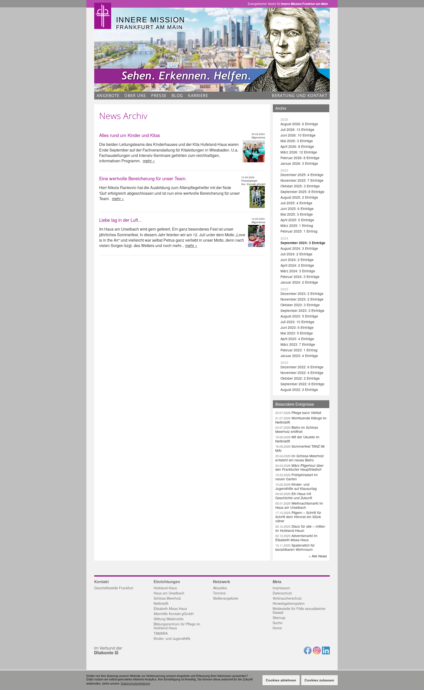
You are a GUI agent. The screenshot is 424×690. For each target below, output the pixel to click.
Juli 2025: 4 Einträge (296, 202)
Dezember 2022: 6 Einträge (301, 366)
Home (277, 628)
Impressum (281, 588)
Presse (159, 95)
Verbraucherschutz (287, 598)
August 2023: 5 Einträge (299, 316)
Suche (277, 623)
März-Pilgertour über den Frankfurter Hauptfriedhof (299, 467)
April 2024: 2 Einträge (297, 265)
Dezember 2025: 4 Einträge (301, 174)
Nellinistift (161, 603)
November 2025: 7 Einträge (301, 180)
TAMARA (161, 633)
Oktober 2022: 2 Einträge (300, 378)
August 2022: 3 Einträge (299, 389)
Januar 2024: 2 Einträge (299, 282)
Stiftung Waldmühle (169, 619)
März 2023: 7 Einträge (297, 344)
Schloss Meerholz (167, 598)
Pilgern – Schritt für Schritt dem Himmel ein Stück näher (298, 516)
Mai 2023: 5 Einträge (296, 333)
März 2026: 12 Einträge (298, 152)
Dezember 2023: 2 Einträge (301, 293)
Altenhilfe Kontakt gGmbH (174, 614)
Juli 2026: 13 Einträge (297, 129)
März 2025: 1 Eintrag (296, 225)
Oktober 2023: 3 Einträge (300, 304)
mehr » (149, 161)
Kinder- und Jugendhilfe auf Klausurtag (296, 486)
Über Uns (135, 95)
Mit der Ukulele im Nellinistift (297, 438)
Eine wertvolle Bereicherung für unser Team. (143, 178)
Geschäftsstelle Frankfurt (113, 588)
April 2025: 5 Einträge (297, 219)
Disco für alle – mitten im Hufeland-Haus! (300, 528)
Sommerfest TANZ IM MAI (300, 448)
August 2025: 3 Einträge (299, 197)
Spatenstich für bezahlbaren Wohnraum (295, 547)
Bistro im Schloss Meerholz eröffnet (296, 429)
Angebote (108, 95)
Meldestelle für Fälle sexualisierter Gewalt (299, 610)
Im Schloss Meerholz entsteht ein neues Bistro (299, 457)
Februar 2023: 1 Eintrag (299, 349)
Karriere (198, 95)
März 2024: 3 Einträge (297, 270)
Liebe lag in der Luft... (120, 220)
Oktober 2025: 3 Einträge (300, 185)
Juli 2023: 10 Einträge (297, 321)
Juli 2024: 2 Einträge (296, 253)
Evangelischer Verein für (288, 3)
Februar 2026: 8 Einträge (299, 157)
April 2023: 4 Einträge (297, 338)
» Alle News (318, 555)
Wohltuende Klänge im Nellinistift (301, 420)
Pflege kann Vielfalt (298, 412)
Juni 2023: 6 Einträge (297, 327)
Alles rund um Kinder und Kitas (129, 135)
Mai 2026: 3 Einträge (296, 140)
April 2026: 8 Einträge (297, 146)
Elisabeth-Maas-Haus (170, 608)
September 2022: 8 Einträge (302, 383)
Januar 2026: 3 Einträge (299, 163)
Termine (219, 593)
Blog (177, 95)
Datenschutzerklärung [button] (135, 683)
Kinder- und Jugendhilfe (172, 638)
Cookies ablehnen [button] (281, 680)
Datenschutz (282, 593)
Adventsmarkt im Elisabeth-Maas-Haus (296, 537)
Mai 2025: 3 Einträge (296, 214)
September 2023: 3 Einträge (302, 310)
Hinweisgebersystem (289, 603)
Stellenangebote (225, 598)
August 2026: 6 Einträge (299, 123)
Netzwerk (221, 581)
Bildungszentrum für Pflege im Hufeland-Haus (177, 626)
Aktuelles (220, 588)
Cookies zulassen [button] (319, 680)
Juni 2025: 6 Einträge (297, 208)
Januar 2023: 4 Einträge (299, 355)
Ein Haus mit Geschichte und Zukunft (293, 495)
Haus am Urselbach (169, 593)
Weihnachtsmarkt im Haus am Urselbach (299, 505)
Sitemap (279, 618)
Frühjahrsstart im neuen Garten (296, 476)
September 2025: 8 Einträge (302, 191)
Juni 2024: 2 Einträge (297, 259)
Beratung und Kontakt (299, 95)
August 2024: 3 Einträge (299, 248)
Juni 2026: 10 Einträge (298, 135)
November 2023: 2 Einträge (301, 299)
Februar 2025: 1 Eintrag (299, 231)
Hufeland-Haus (165, 588)
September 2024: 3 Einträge (302, 242)
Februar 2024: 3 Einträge (299, 276)
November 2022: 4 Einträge (301, 372)
